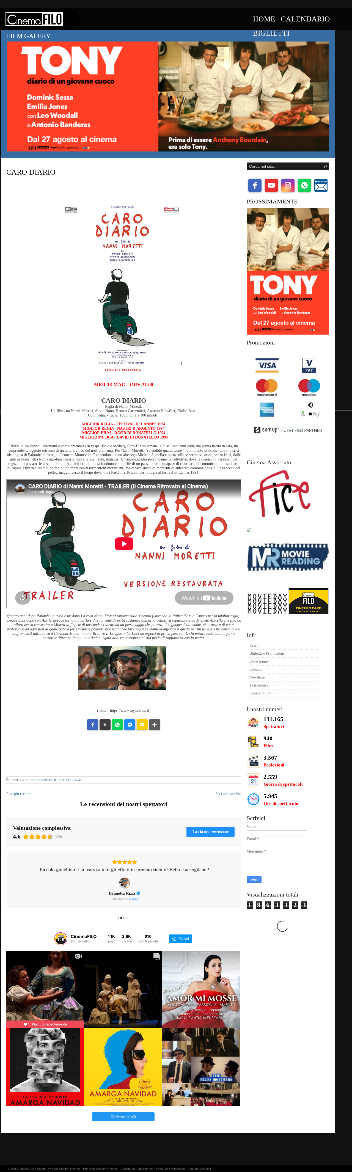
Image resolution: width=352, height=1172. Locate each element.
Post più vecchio (228, 794)
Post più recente (18, 794)
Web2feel (162, 1168)
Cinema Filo (26, 1168)
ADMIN (206, 1168)
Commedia (45, 780)
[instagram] (288, 185)
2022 (33, 780)
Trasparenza (258, 685)
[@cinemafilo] (60, 935)
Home (264, 19)
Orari (253, 645)
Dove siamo (258, 661)
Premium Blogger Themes (100, 1168)
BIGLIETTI (271, 33)
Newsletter (257, 677)
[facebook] (255, 185)
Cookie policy (260, 693)
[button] (92, 724)
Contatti (255, 669)
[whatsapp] (304, 185)
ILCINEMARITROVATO (68, 780)
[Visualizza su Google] (123, 883)
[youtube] (271, 185)
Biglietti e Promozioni (266, 653)
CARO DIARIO (31, 172)
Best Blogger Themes (66, 1168)
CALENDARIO (305, 19)
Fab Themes (144, 1168)
